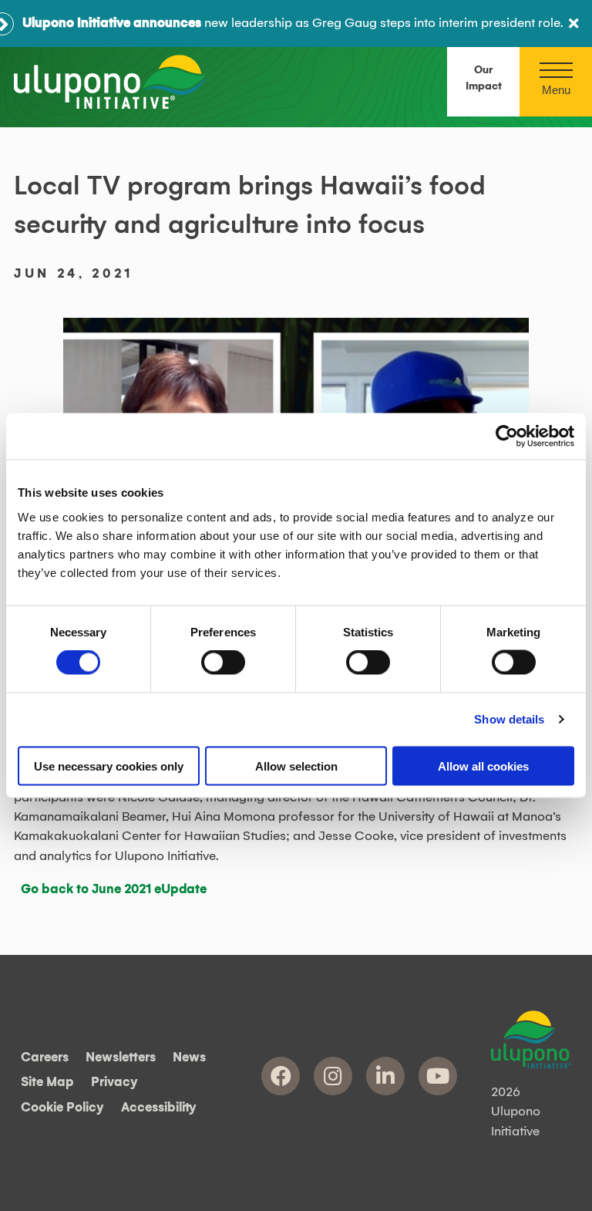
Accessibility (159, 1108)
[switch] (223, 662)
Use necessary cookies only (108, 765)
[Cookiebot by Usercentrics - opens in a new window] (506, 436)
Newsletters (121, 1057)
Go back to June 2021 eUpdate (114, 889)
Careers (45, 1057)
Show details (509, 719)
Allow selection (296, 765)
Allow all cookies (483, 765)
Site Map (47, 1082)
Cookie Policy (62, 1108)
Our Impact (484, 78)
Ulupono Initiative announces (111, 23)
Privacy (114, 1082)
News (189, 1057)
